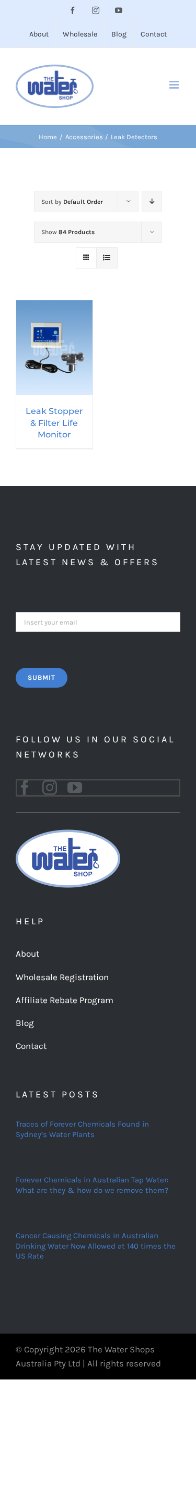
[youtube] (74, 787)
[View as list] (107, 258)
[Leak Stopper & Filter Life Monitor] (54, 307)
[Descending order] (152, 201)
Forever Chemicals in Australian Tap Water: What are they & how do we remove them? (92, 1185)
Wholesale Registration (62, 977)
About (27, 953)
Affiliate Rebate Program (64, 1000)
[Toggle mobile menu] (174, 84)
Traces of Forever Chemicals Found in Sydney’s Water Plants (82, 1129)
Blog (25, 1023)
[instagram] (49, 787)
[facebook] (24, 787)
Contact (31, 1046)
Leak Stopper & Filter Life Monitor (54, 422)
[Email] (98, 621)
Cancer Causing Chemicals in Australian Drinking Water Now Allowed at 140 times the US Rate (96, 1246)
